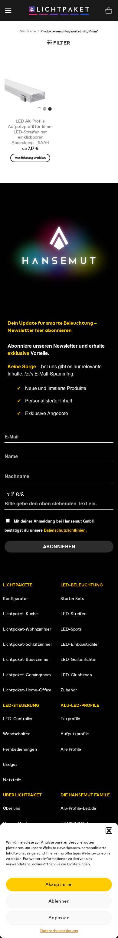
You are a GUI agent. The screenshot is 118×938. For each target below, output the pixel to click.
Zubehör (69, 690)
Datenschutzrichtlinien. (65, 530)
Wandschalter (16, 734)
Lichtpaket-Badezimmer (26, 659)
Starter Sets (72, 598)
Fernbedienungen (20, 749)
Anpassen (59, 917)
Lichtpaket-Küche (20, 614)
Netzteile (12, 780)
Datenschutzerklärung (59, 930)
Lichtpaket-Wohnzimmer (27, 629)
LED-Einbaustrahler (80, 644)
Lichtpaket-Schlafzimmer (27, 644)
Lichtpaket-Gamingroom (27, 675)
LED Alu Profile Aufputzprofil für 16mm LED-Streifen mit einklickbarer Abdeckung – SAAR (30, 132)
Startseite (28, 31)
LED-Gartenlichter (79, 659)
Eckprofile (70, 719)
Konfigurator (15, 598)
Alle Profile (71, 749)
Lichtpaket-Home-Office (27, 690)
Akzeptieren (59, 884)
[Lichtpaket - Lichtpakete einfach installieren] (59, 10)
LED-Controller (18, 719)
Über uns (11, 808)
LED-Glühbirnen (76, 675)
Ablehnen (59, 901)
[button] (109, 831)
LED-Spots (71, 629)
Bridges (10, 764)
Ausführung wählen (30, 157)
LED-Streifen (74, 614)
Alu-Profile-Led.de (78, 808)
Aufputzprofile (75, 734)
